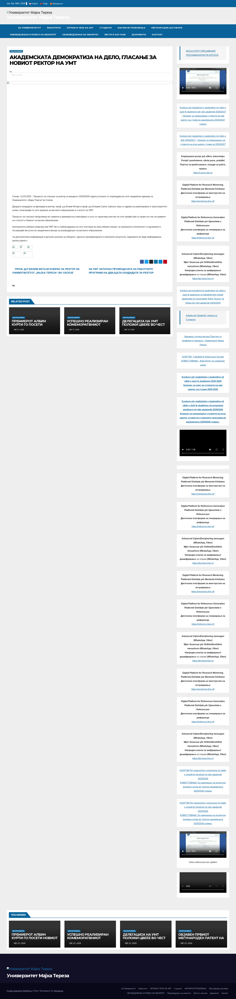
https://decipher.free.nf (202, 278)
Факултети (54, 28)
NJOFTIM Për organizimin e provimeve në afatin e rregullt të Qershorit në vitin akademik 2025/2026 (203, 774)
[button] (227, 31)
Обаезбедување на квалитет (80, 34)
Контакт (157, 34)
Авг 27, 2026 (20, 943)
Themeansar (58, 991)
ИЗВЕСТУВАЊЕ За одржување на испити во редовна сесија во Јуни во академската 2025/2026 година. (203, 787)
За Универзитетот (29, 28)
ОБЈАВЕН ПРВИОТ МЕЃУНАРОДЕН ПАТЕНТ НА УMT (201, 938)
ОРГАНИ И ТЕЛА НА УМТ (80, 28)
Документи (139, 34)
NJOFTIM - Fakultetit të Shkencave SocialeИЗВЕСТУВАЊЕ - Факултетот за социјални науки (203, 361)
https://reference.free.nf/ (203, 238)
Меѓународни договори (166, 28)
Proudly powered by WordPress (19, 991)
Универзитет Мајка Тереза (38, 17)
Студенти (105, 28)
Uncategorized (16, 51)
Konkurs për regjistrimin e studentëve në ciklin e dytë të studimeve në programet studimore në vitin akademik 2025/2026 (203, 405)
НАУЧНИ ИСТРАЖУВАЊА (131, 28)
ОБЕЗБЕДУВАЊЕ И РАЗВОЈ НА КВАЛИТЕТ (33, 34)
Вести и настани (115, 34)
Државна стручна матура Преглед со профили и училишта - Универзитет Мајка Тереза (203, 340)
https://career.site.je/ (203, 173)
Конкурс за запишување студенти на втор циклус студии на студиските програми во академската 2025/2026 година (203, 418)
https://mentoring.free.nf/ (202, 201)
